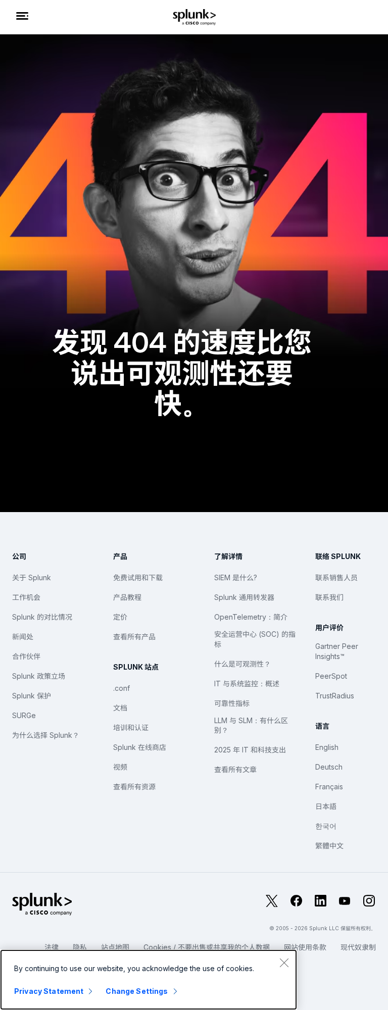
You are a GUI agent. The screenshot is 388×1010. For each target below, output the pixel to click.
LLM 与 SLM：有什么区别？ (251, 725)
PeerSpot (331, 676)
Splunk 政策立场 (38, 676)
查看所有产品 (134, 636)
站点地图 (115, 947)
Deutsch (329, 767)
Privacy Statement (48, 991)
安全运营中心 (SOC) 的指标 (255, 639)
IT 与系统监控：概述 (246, 683)
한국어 (325, 826)
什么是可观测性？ (242, 664)
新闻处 (22, 636)
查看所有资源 (134, 786)
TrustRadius (334, 695)
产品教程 (127, 597)
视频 (120, 767)
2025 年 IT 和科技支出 (250, 749)
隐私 (80, 947)
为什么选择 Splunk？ (45, 735)
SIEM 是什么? (235, 577)
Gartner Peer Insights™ (336, 651)
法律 (51, 947)
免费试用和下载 (138, 577)
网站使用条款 (305, 947)
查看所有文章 (235, 769)
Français (329, 786)
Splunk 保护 (31, 695)
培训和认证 (131, 727)
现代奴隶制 (358, 947)
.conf (121, 688)
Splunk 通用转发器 (244, 597)
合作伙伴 (26, 656)
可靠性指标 (232, 703)
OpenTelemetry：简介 (250, 617)
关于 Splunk (31, 577)
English (326, 747)
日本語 (325, 806)
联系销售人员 (336, 577)
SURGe (24, 715)
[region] (148, 979)
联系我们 (329, 597)
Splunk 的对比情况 (42, 617)
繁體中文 (329, 845)
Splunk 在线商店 (139, 747)
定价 (120, 617)
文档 (120, 707)
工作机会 (26, 597)
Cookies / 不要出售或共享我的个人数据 (206, 947)
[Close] (284, 962)
